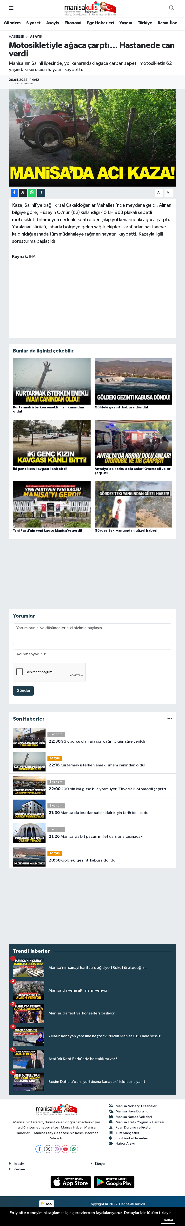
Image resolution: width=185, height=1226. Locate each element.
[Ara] (171, 9)
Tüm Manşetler (127, 1133)
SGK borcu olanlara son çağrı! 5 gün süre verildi (97, 741)
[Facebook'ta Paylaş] (14, 193)
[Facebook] (39, 1149)
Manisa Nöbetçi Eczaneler (136, 1106)
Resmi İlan (167, 23)
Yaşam (125, 23)
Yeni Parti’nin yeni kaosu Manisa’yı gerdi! (47, 530)
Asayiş (52, 23)
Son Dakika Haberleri (132, 1138)
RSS (49, 1204)
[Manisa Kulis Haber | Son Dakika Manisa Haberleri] (90, 8)
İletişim (19, 1163)
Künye (100, 1163)
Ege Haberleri (100, 23)
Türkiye (145, 23)
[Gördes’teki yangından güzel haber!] (133, 504)
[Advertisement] (92, 298)
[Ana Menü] (11, 8)
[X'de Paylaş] (23, 193)
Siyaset (33, 23)
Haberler (16, 36)
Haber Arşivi (125, 1143)
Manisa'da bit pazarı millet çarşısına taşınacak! (96, 836)
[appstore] (71, 1182)
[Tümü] (169, 719)
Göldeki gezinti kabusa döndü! (121, 407)
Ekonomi (73, 23)
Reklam (19, 1169)
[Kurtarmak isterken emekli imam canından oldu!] (52, 381)
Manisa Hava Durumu (132, 1111)
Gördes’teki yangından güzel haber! (126, 530)
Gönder (23, 691)
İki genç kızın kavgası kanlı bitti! (40, 469)
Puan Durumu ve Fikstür (134, 1127)
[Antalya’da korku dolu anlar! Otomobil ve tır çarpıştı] (133, 443)
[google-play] (114, 1182)
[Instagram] (57, 1149)
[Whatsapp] (74, 1149)
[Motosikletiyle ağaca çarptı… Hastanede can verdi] (92, 138)
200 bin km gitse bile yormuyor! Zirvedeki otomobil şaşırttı (107, 789)
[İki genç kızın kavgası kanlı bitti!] (52, 443)
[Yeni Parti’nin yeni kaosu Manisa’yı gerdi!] (52, 504)
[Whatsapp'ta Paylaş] (32, 193)
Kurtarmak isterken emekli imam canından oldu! (97, 765)
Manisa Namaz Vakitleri (134, 1117)
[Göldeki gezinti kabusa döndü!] (133, 381)
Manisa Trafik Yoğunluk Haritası (140, 1122)
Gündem (12, 23)
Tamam (168, 1220)
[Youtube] (65, 1149)
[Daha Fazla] (41, 193)
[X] (48, 1149)
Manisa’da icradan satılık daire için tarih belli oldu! (99, 813)
